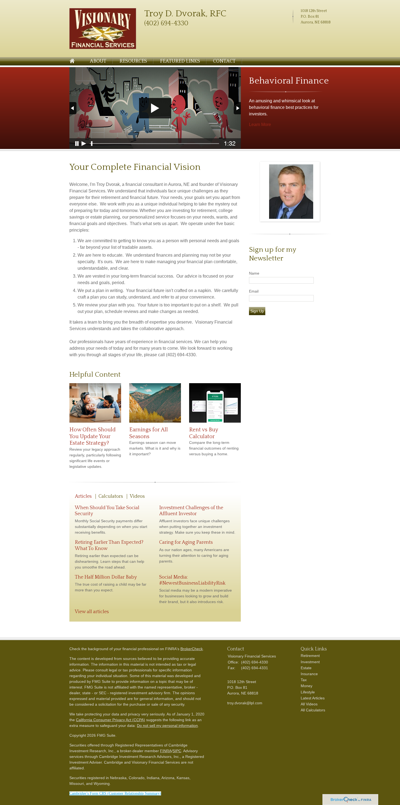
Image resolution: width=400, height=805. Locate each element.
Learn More (260, 124)
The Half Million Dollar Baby (106, 577)
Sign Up (257, 311)
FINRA (165, 751)
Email (254, 291)
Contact (224, 61)
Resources (133, 61)
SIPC (177, 751)
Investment (310, 662)
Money (306, 686)
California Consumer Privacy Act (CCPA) (110, 720)
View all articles (92, 611)
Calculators (111, 496)
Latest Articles (313, 698)
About (98, 61)
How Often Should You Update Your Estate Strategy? (92, 436)
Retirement (310, 655)
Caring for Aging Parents (186, 542)
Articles (83, 496)
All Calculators (313, 710)
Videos (137, 496)
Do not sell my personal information (167, 725)
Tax (304, 680)
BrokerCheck (191, 649)
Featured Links (180, 61)
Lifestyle (308, 692)
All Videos (309, 704)
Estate (306, 668)
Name (254, 273)
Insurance (309, 674)
